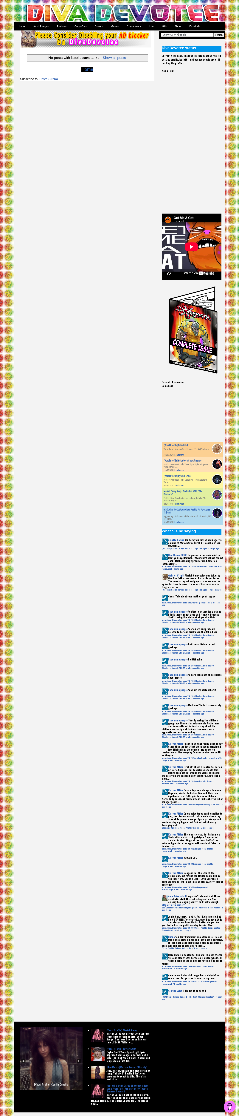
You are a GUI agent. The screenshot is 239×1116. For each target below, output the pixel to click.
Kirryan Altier (175, 744)
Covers (99, 26)
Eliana (171, 937)
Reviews (62, 26)
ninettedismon (176, 540)
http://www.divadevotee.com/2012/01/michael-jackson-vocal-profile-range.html (192, 567)
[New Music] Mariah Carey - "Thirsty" (126, 1067)
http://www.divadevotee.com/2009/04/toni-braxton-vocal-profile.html (187, 967)
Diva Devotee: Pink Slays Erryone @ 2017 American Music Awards (191, 907)
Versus (115, 26)
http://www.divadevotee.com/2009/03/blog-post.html (185, 602)
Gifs (164, 26)
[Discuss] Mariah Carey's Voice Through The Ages (185, 548)
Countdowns (134, 26)
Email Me (194, 26)
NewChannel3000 (177, 555)
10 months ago (200, 948)
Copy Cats (81, 26)
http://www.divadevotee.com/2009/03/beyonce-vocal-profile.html (191, 804)
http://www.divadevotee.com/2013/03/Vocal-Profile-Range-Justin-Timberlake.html (191, 928)
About (178, 26)
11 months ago (180, 968)
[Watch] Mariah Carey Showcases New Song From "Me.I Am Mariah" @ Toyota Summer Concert (127, 1088)
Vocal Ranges (41, 26)
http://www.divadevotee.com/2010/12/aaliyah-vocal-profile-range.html (188, 849)
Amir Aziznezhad (177, 896)
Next (79, 1061)
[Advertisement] (190, 140)
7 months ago (179, 760)
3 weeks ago (215, 589)
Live (151, 26)
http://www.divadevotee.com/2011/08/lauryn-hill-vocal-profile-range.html (189, 982)
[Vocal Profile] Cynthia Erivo (177, 475)
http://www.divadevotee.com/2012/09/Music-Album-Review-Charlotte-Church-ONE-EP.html (188, 621)
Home (21, 26)
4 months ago (197, 622)
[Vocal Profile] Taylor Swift (121, 1049)
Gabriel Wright (176, 575)
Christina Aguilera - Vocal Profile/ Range (180, 827)
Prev (23, 1061)
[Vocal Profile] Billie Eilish (176, 445)
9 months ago (184, 930)
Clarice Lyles (175, 990)
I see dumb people (178, 611)
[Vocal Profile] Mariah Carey (121, 1030)
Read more (179, 455)
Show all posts (114, 58)
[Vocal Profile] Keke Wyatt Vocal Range (182, 460)
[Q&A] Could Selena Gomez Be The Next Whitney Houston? (188, 996)
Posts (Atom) (48, 79)
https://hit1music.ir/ (173, 905)
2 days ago (214, 548)
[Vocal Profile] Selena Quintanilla (177, 948)
